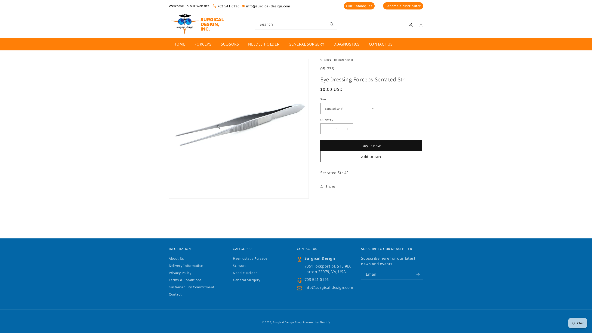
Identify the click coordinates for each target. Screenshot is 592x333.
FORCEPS (202, 44)
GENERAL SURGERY (306, 44)
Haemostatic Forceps (250, 258)
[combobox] (296, 24)
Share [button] (330, 186)
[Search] (332, 24)
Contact (175, 294)
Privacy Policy (180, 273)
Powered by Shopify (316, 322)
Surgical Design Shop (287, 322)
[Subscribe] (418, 274)
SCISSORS (230, 44)
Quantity (326, 120)
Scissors (240, 265)
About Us (176, 258)
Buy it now (371, 145)
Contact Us (381, 44)
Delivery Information (186, 265)
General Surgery (246, 280)
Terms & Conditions (185, 280)
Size (323, 99)
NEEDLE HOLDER (263, 44)
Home (179, 44)
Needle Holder (245, 273)
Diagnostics (346, 44)
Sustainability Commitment (191, 287)
